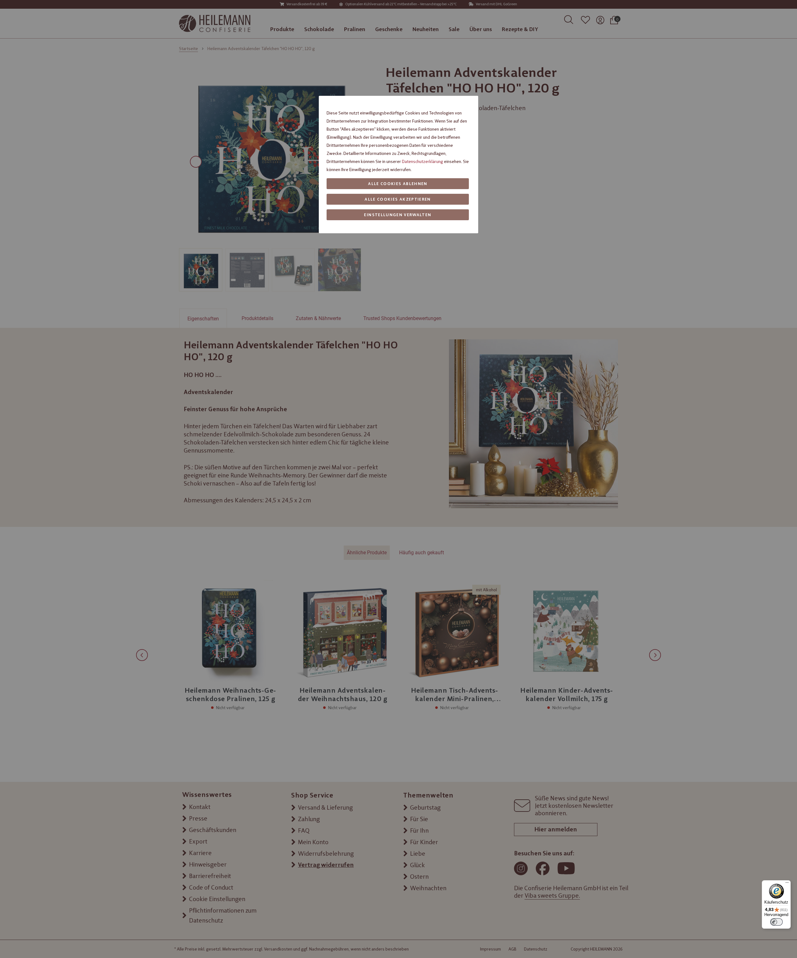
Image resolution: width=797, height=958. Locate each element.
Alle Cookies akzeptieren (398, 199)
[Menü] (787, 884)
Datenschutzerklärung (422, 161)
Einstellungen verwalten (397, 214)
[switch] (776, 922)
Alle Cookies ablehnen (397, 183)
